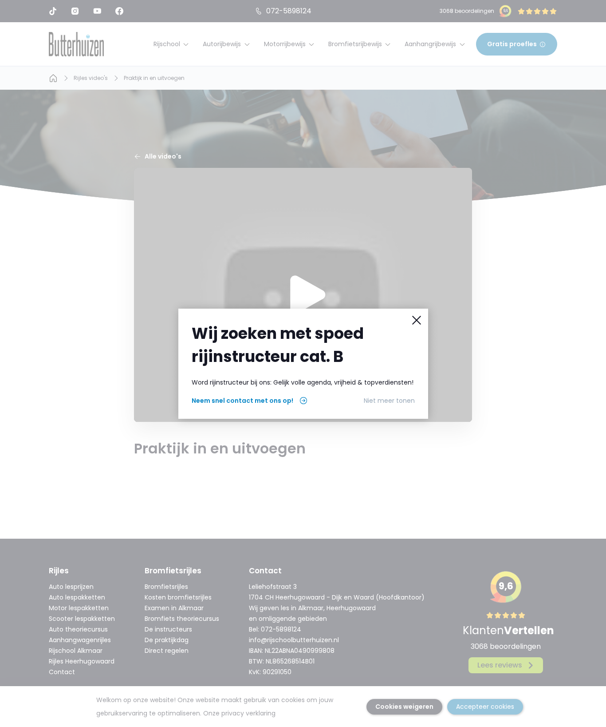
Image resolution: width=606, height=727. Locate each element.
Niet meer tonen (389, 400)
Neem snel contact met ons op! (242, 400)
